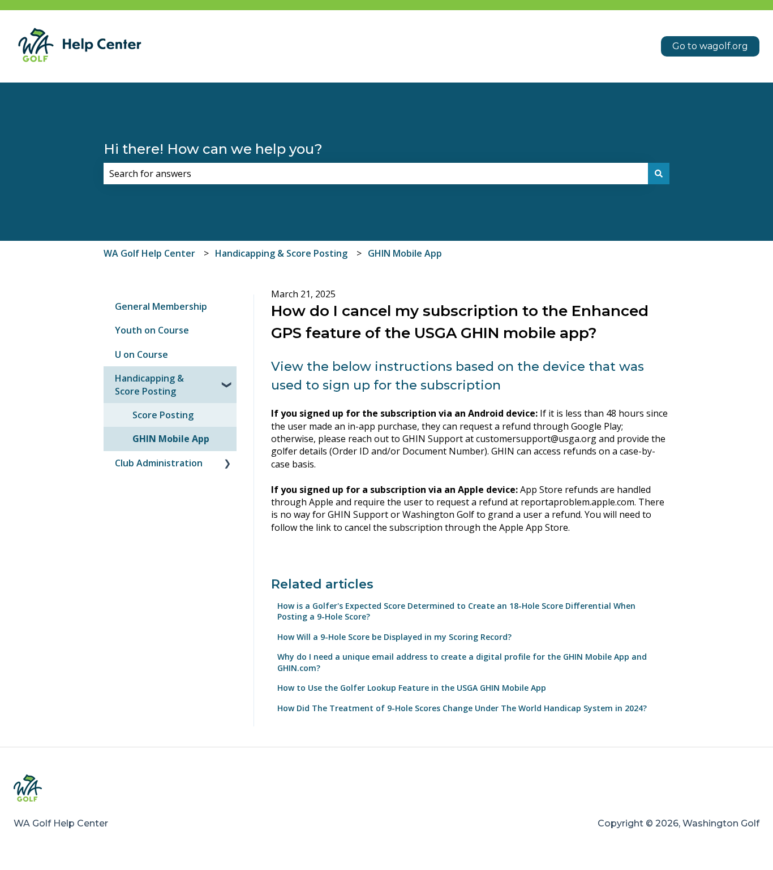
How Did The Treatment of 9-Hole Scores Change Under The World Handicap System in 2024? (462, 708)
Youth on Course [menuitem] (152, 330)
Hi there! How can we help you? (213, 149)
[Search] (658, 173)
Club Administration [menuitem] (159, 463)
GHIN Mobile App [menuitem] (170, 438)
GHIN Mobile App (405, 253)
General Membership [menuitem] (161, 306)
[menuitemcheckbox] (227, 379)
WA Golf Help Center (149, 253)
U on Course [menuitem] (141, 354)
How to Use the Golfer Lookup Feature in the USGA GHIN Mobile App (411, 687)
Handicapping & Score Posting (281, 253)
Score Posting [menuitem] (163, 415)
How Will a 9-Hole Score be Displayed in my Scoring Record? (394, 636)
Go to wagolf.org (710, 46)
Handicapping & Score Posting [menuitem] (149, 384)
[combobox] (376, 173)
